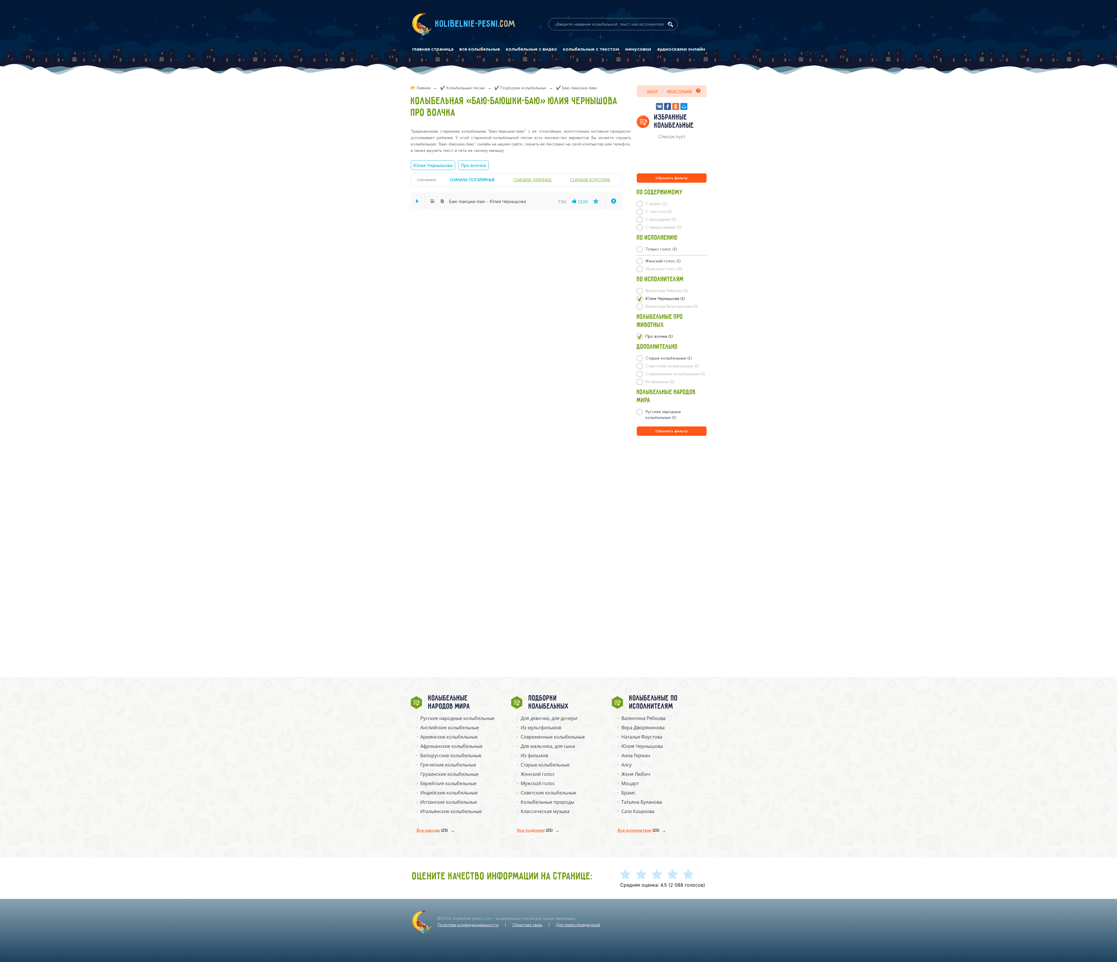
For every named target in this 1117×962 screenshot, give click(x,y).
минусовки (638, 49)
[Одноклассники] (675, 106)
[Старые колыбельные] (671, 358)
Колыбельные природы (547, 802)
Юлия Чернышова (433, 165)
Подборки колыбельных (549, 702)
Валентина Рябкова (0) (666, 290)
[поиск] (670, 24)
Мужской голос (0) (663, 268)
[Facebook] (667, 106)
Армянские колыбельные (449, 737)
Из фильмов (534, 755)
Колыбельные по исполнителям (653, 702)
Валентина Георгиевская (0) (671, 306)
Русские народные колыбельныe (457, 718)
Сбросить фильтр (671, 178)
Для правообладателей (578, 924)
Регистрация (679, 91)
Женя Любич (635, 774)
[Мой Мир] (683, 106)
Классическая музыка (545, 811)
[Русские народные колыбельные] (671, 415)
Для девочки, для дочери (549, 718)
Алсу (626, 765)
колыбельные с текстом (591, 49)
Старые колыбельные (545, 765)
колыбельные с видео (531, 49)
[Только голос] (671, 249)
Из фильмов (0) (659, 381)
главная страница (432, 49)
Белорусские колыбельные (450, 755)
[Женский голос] (671, 261)
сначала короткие (590, 179)
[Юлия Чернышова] (671, 299)
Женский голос (538, 774)
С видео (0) (656, 203)
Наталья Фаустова (641, 737)
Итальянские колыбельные (451, 811)
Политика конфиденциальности (468, 924)
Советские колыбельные (548, 792)
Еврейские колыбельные (448, 783)
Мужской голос (538, 783)
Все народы (432, 830)
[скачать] (613, 201)
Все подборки (535, 830)
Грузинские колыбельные (449, 774)
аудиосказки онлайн (681, 49)
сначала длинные (532, 179)
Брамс (628, 792)
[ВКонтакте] (659, 106)
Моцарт (630, 783)
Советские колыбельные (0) (672, 366)
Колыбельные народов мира (449, 702)
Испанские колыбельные (448, 802)
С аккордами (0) (660, 219)
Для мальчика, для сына (548, 746)
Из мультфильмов (541, 727)
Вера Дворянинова (643, 727)
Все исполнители (638, 830)
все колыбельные (479, 49)
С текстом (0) (658, 211)
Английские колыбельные (449, 727)
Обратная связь (527, 924)
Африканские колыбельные (451, 746)
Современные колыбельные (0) (675, 373)
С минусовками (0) (663, 227)
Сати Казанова (637, 811)
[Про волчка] (671, 336)
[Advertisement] (672, 500)
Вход (652, 91)
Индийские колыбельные (449, 792)
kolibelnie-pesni (475, 24)
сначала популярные (472, 179)
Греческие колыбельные (448, 765)
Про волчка (473, 165)
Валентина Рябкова (643, 718)
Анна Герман (635, 755)
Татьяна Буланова (641, 802)
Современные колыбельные (553, 737)
